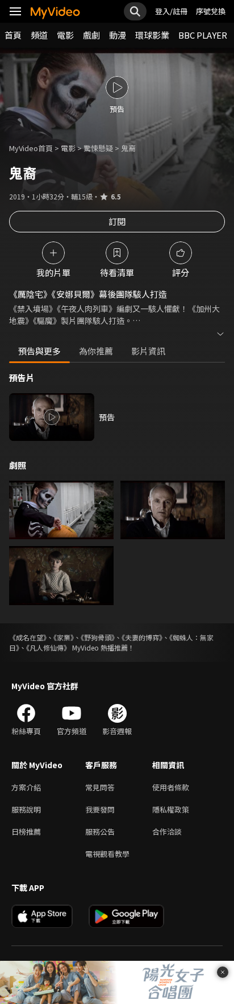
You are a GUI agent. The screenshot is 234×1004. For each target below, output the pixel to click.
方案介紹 (26, 787)
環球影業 (152, 35)
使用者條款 (170, 787)
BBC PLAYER (202, 35)
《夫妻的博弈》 (142, 637)
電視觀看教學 (107, 853)
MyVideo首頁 (31, 148)
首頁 (13, 35)
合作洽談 (167, 831)
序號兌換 (210, 11)
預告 (107, 417)
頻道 (39, 35)
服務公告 (100, 831)
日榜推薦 (26, 831)
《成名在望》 (28, 637)
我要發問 (100, 809)
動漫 (117, 35)
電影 (65, 35)
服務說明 (26, 809)
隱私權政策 (170, 809)
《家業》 (63, 637)
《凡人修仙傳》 (48, 647)
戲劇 (91, 35)
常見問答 (100, 787)
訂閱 (117, 221)
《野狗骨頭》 (98, 637)
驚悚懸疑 (98, 148)
